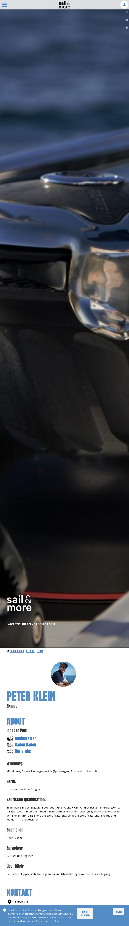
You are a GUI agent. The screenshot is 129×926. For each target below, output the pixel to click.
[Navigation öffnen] (4, 5)
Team (40, 651)
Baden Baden (17, 651)
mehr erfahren (85, 913)
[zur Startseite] (64, 8)
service (30, 651)
